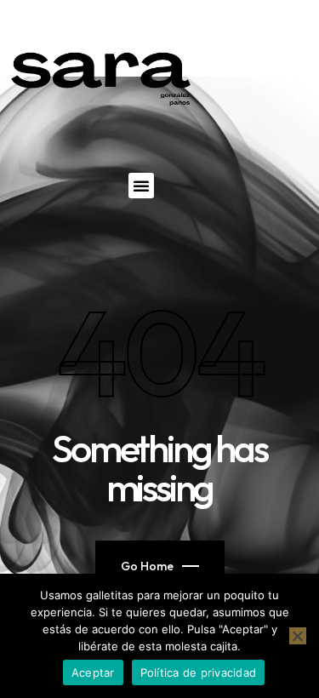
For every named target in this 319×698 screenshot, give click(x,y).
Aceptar (93, 672)
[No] (297, 635)
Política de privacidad (198, 672)
